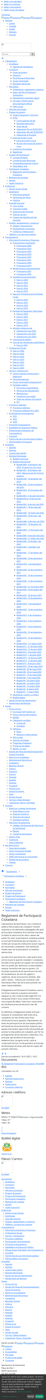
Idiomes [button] (8, 20)
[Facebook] (15, 17)
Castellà (12, 26)
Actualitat (5, 1261)
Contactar (5, 14)
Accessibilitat (11, 1352)
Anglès (12, 29)
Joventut (9, 1318)
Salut (7, 1329)
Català (12, 23)
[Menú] (2, 58)
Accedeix (5, 1107)
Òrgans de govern (13, 893)
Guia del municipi (13, 1219)
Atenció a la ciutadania (15, 1292)
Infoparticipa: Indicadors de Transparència (24, 1250)
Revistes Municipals (14, 1273)
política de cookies (24, 1392)
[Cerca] (33, 54)
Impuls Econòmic (13, 1327)
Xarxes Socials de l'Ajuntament (18, 1275)
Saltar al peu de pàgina (14, 10)
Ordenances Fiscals (13, 1233)
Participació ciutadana (14, 876)
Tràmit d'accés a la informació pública (22, 1255)
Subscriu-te (6, 1154)
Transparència (7, 1227)
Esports (8, 1309)
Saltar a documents (12, 7)
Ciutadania (10, 1298)
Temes (4, 1281)
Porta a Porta (11, 1284)
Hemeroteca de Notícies (16, 1278)
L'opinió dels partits (14, 1270)
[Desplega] (19, 872)
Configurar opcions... (10, 1396)
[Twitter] (5, 17)
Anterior (5, 1133)
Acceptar (39, 1396)
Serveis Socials (11, 1332)
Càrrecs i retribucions (14, 1236)
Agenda (8, 1076)
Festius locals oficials (14, 1213)
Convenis (9, 1253)
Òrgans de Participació (15, 896)
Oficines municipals (14, 890)
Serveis (8, 907)
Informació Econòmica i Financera (20, 1230)
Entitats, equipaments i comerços (20, 1221)
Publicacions (10, 1084)
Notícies (8, 1081)
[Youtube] (26, 17)
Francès (12, 35)
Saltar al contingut (12, 4)
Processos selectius (14, 1087)
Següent (12, 1133)
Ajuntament (11, 871)
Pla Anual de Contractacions (17, 1241)
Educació (9, 1307)
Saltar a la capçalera (13, 1)
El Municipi (6, 1210)
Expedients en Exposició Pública (19, 1247)
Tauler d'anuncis (12, 910)
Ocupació (9, 1321)
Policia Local (10, 1324)
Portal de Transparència (16, 1244)
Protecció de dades (13, 1357)
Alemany (13, 32)
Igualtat (8, 1315)
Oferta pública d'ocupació (16, 1258)
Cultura (8, 1304)
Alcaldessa (10, 882)
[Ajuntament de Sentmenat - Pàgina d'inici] (16, 47)
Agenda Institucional (14, 1078)
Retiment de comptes (14, 904)
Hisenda (9, 1312)
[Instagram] (36, 17)
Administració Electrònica (16, 1295)
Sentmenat (10, 1216)
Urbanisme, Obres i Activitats (18, 1338)
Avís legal (9, 1354)
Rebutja (31, 1396)
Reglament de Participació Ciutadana (25, 901)
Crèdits (8, 1349)
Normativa (10, 887)
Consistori (9, 884)
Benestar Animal (12, 1301)
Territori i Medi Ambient (15, 1335)
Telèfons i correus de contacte (18, 1224)
